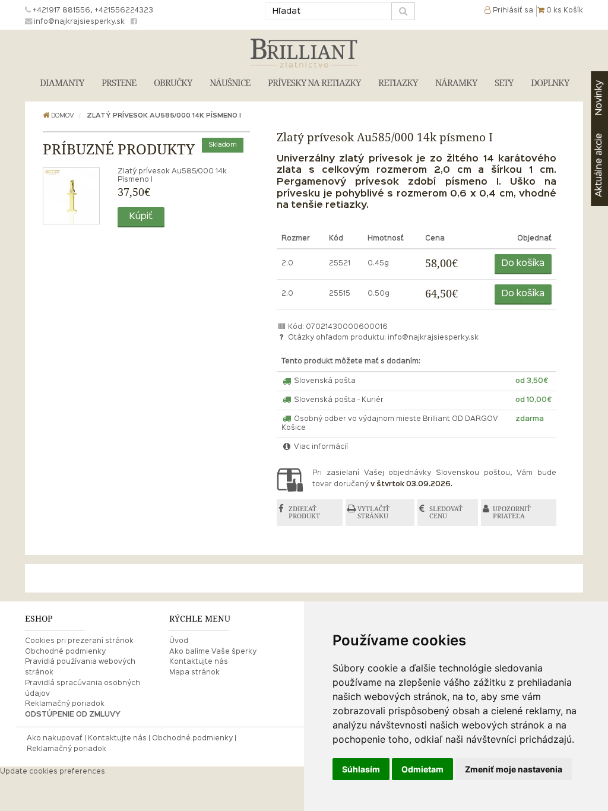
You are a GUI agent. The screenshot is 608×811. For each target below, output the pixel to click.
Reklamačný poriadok (64, 704)
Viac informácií (320, 447)
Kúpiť (141, 217)
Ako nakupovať (55, 739)
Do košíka (523, 263)
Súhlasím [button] (361, 769)
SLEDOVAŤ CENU (446, 513)
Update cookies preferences (52, 772)
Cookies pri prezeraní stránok (79, 641)
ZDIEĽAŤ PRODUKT (304, 513)
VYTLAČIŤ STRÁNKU (373, 513)
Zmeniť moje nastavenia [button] (513, 769)
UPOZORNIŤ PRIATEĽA (512, 513)
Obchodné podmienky (65, 652)
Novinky (599, 97)
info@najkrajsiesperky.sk (433, 338)
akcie (599, 165)
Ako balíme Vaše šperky (212, 652)
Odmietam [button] (422, 769)
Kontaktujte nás (198, 662)
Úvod (178, 641)
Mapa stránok (194, 673)
